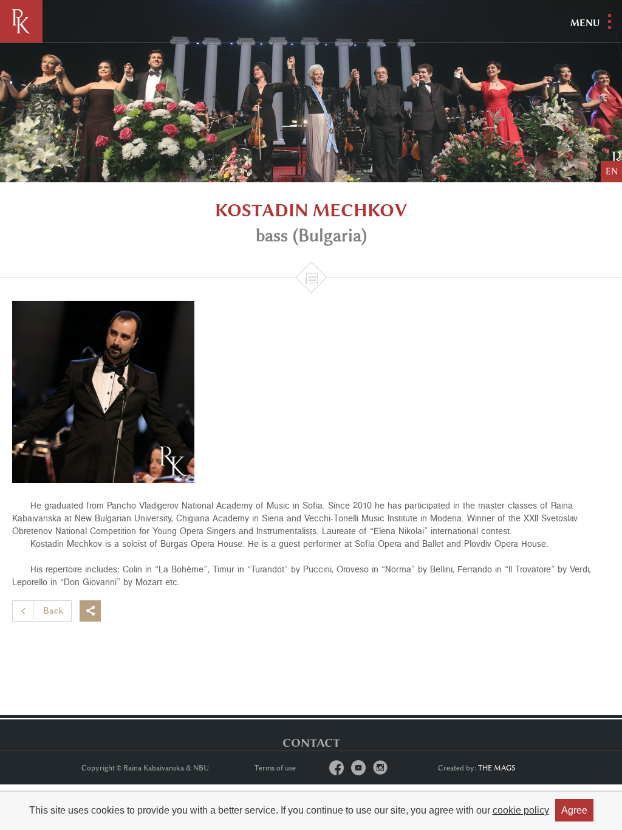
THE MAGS (497, 768)
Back (53, 611)
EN (612, 171)
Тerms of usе (275, 768)
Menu (585, 22)
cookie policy (521, 810)
